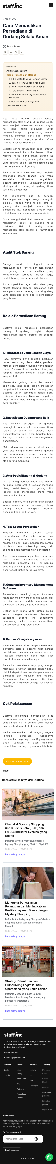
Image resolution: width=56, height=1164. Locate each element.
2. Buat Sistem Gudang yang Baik (27, 82)
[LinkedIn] (10, 52)
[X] (16, 52)
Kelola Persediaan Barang (21, 74)
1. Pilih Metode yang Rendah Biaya (28, 79)
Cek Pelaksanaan (16, 105)
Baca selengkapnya (15, 854)
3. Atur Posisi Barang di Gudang (26, 86)
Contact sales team (17, 761)
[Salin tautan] (21, 52)
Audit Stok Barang (17, 70)
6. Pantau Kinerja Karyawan (24, 101)
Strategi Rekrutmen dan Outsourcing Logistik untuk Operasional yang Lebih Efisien (26, 985)
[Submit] (36, 1139)
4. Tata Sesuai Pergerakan (23, 90)
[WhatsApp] (5, 52)
